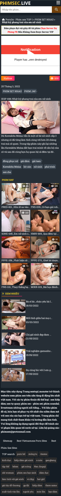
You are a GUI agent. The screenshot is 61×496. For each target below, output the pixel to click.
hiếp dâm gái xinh (23, 460)
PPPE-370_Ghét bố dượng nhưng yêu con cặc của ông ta (45, 250)
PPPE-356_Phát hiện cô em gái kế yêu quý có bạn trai (16, 250)
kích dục (6, 460)
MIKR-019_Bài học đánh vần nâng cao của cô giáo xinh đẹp (45, 276)
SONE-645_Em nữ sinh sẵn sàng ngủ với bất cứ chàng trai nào (16, 223)
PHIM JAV (30, 91)
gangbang (51, 460)
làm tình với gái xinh (13, 479)
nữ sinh (38, 166)
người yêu (28, 491)
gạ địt (26, 485)
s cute (39, 460)
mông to (32, 453)
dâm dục (43, 472)
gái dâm (25, 161)
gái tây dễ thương (11, 485)
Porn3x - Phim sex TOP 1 (19, 19)
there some (51, 485)
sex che (7, 172)
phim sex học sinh (26, 472)
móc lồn (41, 491)
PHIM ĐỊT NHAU (44, 19)
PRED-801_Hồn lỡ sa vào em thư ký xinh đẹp (16, 196)
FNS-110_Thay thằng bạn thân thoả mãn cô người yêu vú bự (16, 276)
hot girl (41, 479)
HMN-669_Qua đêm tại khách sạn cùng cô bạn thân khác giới (45, 223)
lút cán (27, 166)
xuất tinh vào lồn (11, 491)
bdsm (15, 466)
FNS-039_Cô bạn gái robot (45, 196)
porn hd (21, 453)
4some (43, 453)
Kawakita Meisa (12, 166)
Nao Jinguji (40, 466)
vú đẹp (30, 479)
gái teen (36, 161)
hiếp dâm (37, 485)
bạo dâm (52, 491)
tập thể (5, 466)
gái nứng (26, 466)
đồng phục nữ (10, 161)
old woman (8, 472)
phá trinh (50, 166)
